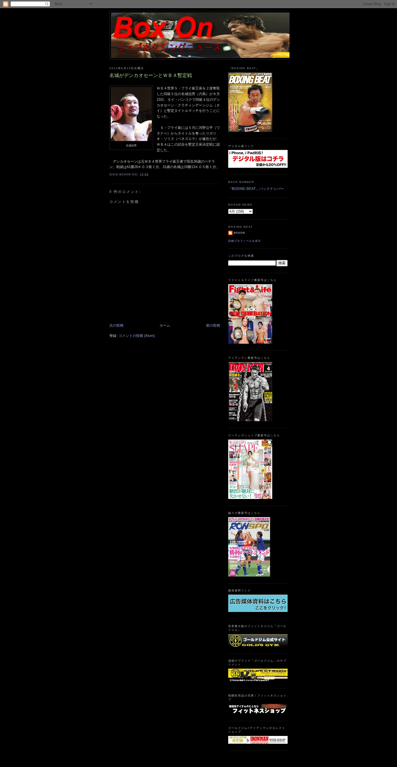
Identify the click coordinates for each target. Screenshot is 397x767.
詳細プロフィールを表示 (244, 240)
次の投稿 (116, 325)
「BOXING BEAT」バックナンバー (256, 189)
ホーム (165, 325)
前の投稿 (213, 325)
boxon (239, 232)
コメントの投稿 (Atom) (137, 336)
